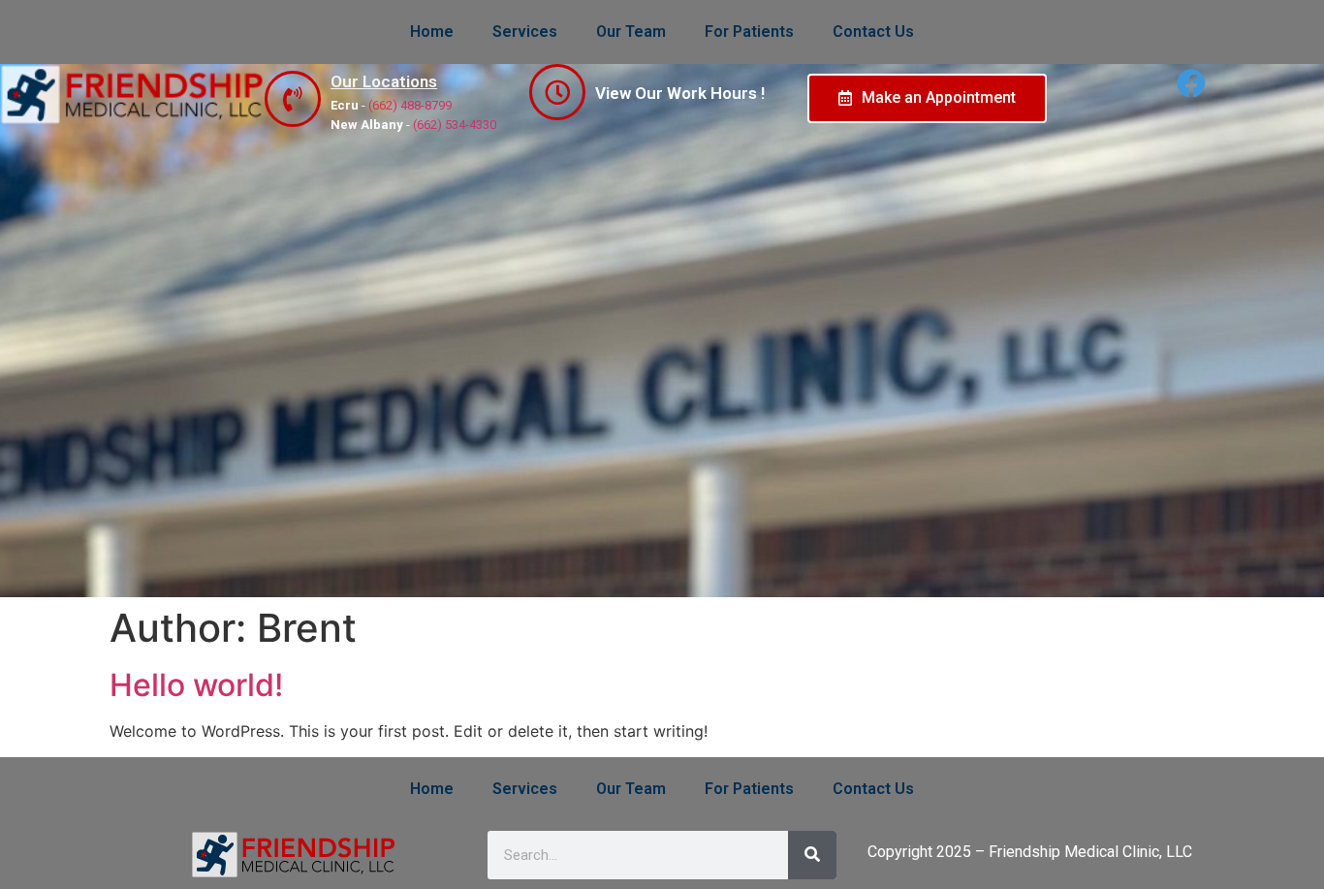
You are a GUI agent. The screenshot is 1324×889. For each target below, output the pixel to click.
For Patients (749, 31)
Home (432, 31)
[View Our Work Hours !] (557, 92)
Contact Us (873, 31)
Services (524, 31)
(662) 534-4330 (454, 124)
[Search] (812, 855)
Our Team (631, 31)
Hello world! (196, 685)
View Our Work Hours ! (680, 93)
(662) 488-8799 (410, 105)
